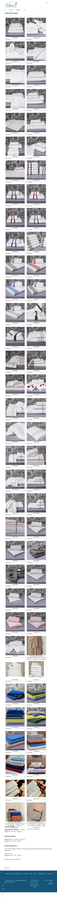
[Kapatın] (5, 867)
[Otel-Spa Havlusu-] (15, 27)
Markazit (50, 884)
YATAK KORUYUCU (41, 874)
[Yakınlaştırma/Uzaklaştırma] (9, 867)
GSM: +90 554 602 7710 (10, 882)
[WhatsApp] (3, 892)
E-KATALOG (49, 874)
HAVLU (12, 874)
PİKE (21, 874)
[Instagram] (3, 889)
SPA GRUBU (25, 874)
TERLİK (35, 874)
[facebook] (3, 885)
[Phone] (3, 896)
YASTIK (30, 874)
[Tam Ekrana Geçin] (7, 867)
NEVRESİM (7, 874)
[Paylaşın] (6, 867)
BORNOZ (17, 874)
